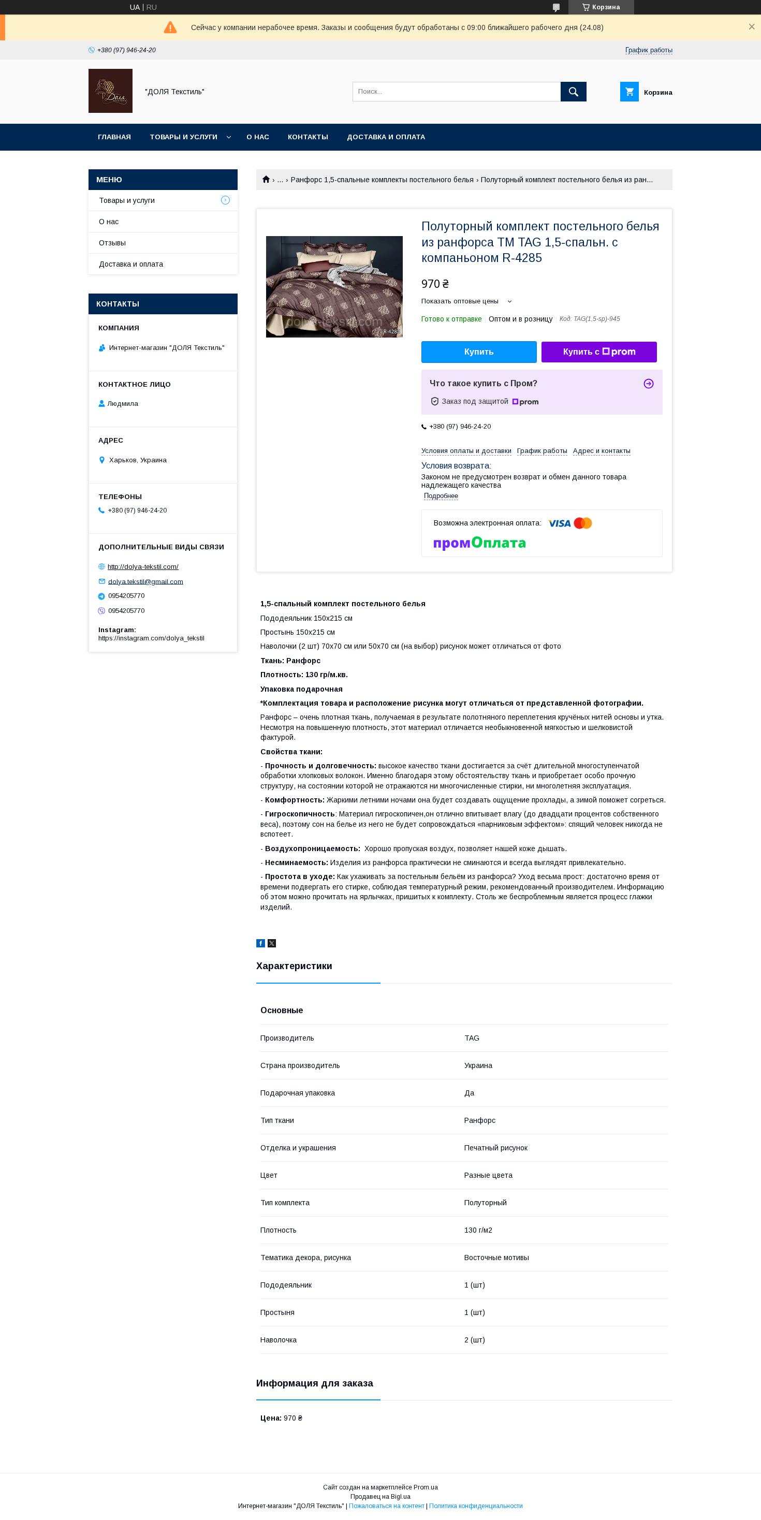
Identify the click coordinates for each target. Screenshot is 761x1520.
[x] (272, 945)
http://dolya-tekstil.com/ (143, 567)
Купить (479, 351)
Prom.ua (426, 1487)
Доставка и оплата (386, 137)
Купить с (581, 351)
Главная (114, 137)
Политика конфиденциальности (476, 1506)
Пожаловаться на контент (387, 1506)
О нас (257, 137)
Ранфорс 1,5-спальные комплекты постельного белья (382, 180)
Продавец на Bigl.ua (380, 1496)
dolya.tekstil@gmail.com (145, 581)
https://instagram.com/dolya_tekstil (151, 638)
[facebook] (260, 945)
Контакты (308, 137)
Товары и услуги (183, 137)
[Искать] (574, 91)
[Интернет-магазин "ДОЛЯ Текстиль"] (111, 110)
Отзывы (112, 243)
